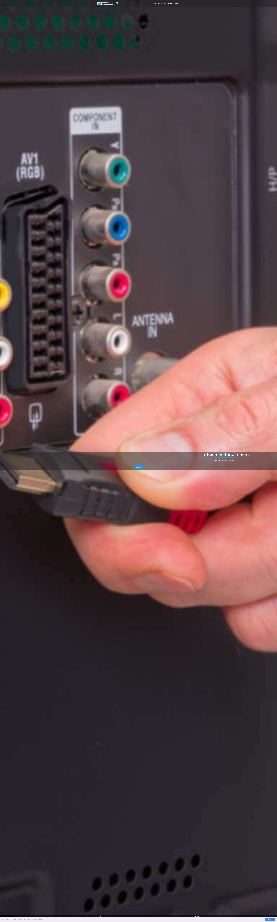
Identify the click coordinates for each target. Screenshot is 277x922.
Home (154, 3)
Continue (138, 467)
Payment (170, 3)
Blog (165, 3)
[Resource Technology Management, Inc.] (108, 3)
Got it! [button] (269, 919)
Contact (177, 3)
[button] (43, 919)
